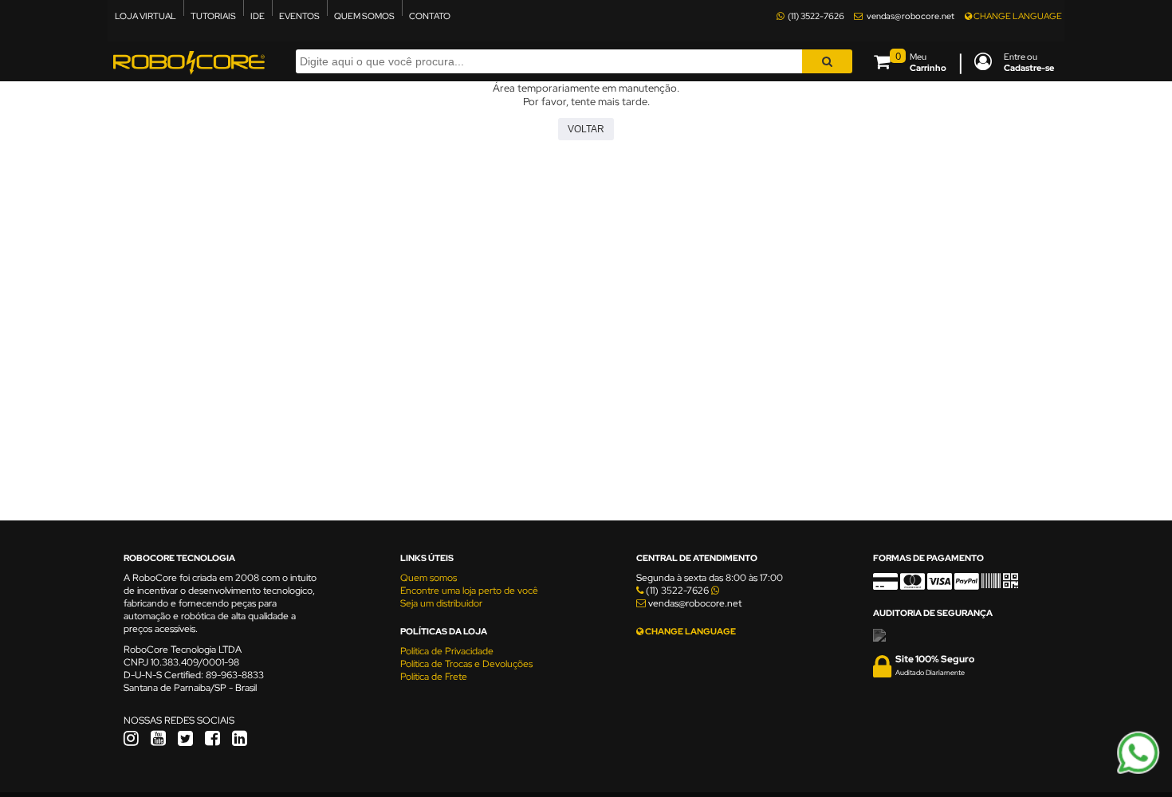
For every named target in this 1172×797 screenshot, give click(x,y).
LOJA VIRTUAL (145, 16)
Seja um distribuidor (441, 603)
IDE (257, 16)
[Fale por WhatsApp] (1138, 771)
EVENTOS (299, 16)
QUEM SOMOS (364, 16)
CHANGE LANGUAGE (1017, 16)
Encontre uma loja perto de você (469, 590)
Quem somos (428, 577)
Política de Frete (433, 676)
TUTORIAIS (213, 16)
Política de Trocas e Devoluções (466, 664)
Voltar (586, 129)
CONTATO (429, 16)
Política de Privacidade (447, 651)
